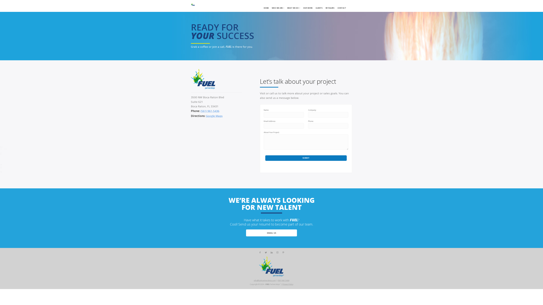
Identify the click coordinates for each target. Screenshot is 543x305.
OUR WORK (308, 8)
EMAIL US (271, 233)
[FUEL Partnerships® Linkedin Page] (272, 252)
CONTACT (342, 8)
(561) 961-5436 (210, 111)
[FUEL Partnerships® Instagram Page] (277, 252)
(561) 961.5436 (283, 280)
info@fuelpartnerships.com (265, 280)
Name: (266, 110)
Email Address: (270, 121)
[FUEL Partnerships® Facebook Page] (260, 252)
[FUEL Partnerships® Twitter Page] (266, 252)
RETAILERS (330, 8)
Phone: (311, 121)
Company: (312, 110)
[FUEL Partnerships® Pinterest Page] (283, 252)
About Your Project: (271, 132)
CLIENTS (319, 8)
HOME (266, 8)
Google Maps (214, 116)
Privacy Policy (288, 284)
